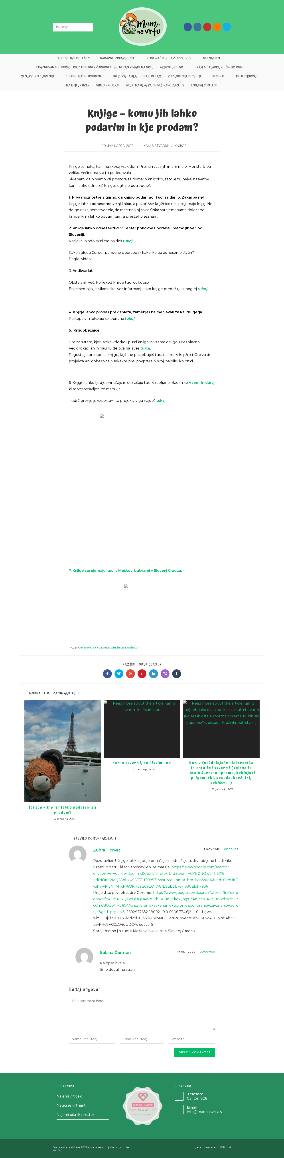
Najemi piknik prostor (75, 1115)
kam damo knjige (90, 647)
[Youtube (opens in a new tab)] (207, 27)
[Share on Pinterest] (142, 673)
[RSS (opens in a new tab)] (217, 27)
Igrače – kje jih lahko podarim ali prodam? (63, 810)
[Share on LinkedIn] (153, 673)
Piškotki (225, 1147)
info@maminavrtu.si (204, 1112)
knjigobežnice (113, 647)
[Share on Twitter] (118, 673)
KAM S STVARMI (156, 146)
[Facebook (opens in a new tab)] (188, 27)
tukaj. (203, 289)
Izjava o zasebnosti (205, 1147)
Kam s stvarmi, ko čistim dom (142, 762)
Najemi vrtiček (69, 1096)
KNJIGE (180, 146)
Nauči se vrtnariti (71, 1105)
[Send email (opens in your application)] (227, 27)
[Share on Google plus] (130, 673)
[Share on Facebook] (107, 673)
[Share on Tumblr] (176, 673)
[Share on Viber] (165, 673)
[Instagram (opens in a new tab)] (197, 27)
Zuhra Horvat (106, 850)
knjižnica (131, 647)
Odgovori (232, 849)
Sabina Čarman (115, 952)
